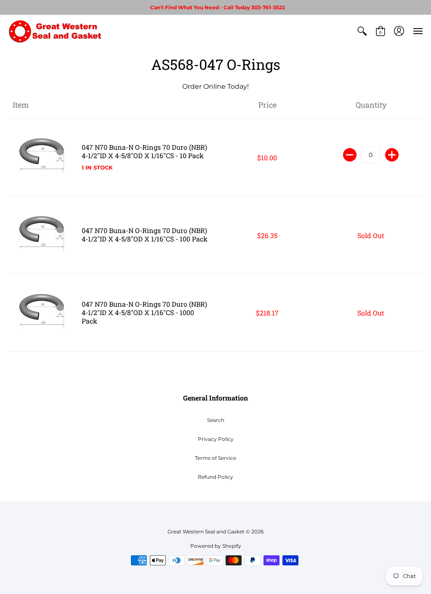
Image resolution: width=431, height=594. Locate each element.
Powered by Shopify (215, 546)
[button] (362, 31)
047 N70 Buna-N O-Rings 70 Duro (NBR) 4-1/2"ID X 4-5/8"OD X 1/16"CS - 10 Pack (144, 151)
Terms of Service (215, 458)
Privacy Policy (216, 439)
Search (215, 420)
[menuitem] (362, 31)
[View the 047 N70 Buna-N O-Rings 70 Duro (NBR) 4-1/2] (43, 157)
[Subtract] (350, 155)
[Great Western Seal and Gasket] (54, 31)
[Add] (392, 155)
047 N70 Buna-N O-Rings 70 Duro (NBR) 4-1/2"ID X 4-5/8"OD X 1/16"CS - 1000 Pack (144, 312)
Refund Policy (215, 477)
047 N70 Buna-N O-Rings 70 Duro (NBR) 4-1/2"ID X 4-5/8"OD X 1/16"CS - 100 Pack (145, 234)
